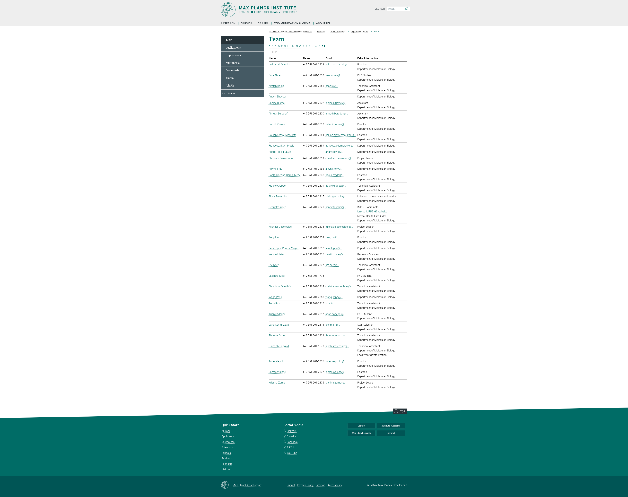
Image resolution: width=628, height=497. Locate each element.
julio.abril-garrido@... (337, 64)
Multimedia (233, 62)
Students (227, 458)
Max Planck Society (361, 433)
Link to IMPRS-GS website (372, 211)
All (323, 46)
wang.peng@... (334, 297)
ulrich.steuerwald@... (337, 346)
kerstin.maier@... (335, 254)
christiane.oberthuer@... (339, 286)
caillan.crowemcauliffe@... (340, 135)
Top (402, 411)
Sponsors (227, 463)
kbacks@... (331, 85)
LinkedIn (292, 431)
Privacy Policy (305, 485)
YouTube (292, 452)
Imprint (291, 485)
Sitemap (320, 485)
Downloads (232, 70)
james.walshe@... (335, 372)
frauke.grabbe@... (335, 185)
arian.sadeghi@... (335, 314)
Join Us (230, 85)
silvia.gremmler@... (336, 196)
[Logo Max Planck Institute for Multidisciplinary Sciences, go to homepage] (282, 9)
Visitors (226, 469)
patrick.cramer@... (335, 124)
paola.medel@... (334, 175)
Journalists (228, 442)
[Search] (406, 9)
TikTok (291, 447)
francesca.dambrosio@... (339, 145)
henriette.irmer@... (335, 207)
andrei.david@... (334, 151)
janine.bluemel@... (336, 103)
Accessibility (335, 485)
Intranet (231, 93)
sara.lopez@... (333, 248)
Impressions (233, 55)
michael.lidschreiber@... (339, 226)
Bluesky (291, 436)
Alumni (230, 78)
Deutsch (380, 9)
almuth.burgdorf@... (337, 113)
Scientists (227, 447)
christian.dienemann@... (339, 158)
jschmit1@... (332, 324)
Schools (226, 452)
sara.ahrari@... (333, 75)
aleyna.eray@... (334, 168)
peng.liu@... (332, 237)
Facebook (292, 442)
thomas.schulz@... (336, 335)
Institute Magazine (391, 426)
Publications (233, 47)
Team (229, 40)
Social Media (293, 425)
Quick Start (230, 425)
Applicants (228, 436)
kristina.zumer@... (335, 382)
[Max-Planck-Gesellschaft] (227, 485)
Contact (361, 426)
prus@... (330, 303)
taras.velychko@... (336, 361)
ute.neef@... (332, 265)
